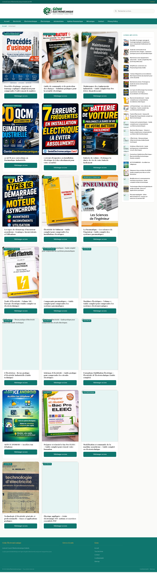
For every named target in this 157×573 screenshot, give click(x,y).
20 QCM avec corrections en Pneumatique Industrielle (16, 159)
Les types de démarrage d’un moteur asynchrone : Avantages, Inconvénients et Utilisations (20, 231)
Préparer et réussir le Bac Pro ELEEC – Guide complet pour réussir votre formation (59, 446)
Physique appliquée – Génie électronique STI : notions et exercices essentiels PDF (60, 518)
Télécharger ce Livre (20, 96)
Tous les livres (98, 551)
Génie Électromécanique (14, 569)
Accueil (6, 21)
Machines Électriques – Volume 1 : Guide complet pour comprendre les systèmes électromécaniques (98, 303)
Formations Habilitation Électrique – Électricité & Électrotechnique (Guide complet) (99, 375)
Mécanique (90, 21)
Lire (22, 57)
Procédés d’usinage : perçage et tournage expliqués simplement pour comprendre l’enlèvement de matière (20, 88)
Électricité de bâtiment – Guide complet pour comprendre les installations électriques (57, 231)
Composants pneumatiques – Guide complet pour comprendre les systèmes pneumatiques (58, 303)
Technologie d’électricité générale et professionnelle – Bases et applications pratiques (20, 518)
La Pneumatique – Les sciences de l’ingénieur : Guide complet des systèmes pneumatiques (97, 231)
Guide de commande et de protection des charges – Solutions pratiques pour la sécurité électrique (60, 88)
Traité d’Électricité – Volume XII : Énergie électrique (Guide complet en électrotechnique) (20, 303)
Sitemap (97, 561)
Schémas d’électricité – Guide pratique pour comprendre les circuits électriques (60, 375)
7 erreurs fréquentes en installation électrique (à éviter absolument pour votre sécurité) (59, 160)
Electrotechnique (30, 21)
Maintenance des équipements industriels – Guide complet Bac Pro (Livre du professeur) (98, 88)
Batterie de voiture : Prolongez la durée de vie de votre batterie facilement (97, 160)
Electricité (17, 21)
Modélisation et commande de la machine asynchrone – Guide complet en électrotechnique (99, 446)
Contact (152, 2)
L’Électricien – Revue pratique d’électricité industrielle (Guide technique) (17, 375)
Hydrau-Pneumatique (75, 21)
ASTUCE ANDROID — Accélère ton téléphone (140, 163)
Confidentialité (99, 558)
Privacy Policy (113, 21)
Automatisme (59, 21)
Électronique (45, 21)
